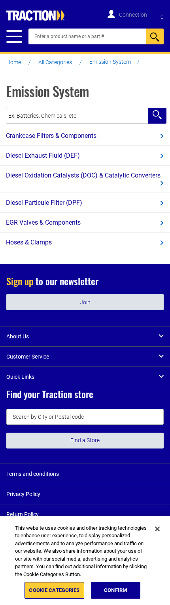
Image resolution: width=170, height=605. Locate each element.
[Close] (157, 529)
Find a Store (85, 440)
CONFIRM (115, 590)
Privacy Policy (23, 494)
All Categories (55, 62)
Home (13, 62)
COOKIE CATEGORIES (54, 590)
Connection (133, 14)
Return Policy (22, 514)
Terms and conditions (32, 474)
